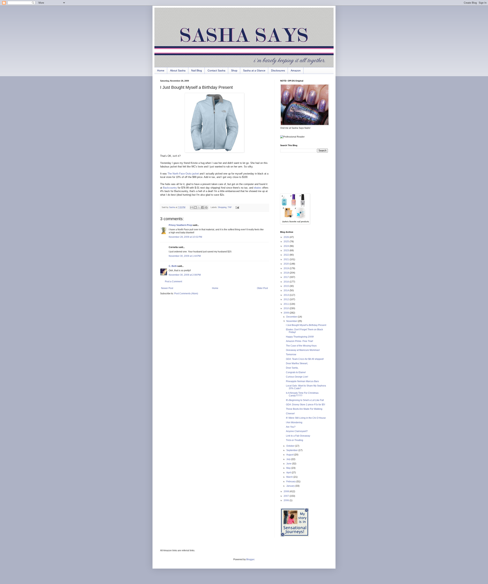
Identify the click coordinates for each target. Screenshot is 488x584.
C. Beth (173, 266)
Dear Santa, (292, 367)
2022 (287, 255)
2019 (287, 268)
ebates (257, 187)
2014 (287, 290)
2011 (287, 304)
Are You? (290, 427)
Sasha (172, 207)
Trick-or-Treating (294, 440)
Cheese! (290, 413)
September (292, 450)
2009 (287, 312)
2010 (287, 308)
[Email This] (192, 207)
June (289, 463)
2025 (287, 241)
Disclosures (278, 70)
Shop (234, 70)
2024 (287, 246)
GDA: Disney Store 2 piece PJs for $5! (305, 404)
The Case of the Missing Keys (301, 345)
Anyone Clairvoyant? (297, 431)
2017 (287, 277)
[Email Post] (236, 207)
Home (160, 70)
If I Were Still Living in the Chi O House (306, 418)
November (292, 321)
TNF (230, 207)
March (289, 477)
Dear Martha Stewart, (297, 363)
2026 (287, 237)
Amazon (296, 70)
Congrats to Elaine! (296, 372)
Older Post (262, 288)
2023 (287, 250)
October (290, 446)
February (291, 481)
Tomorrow (291, 354)
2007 (287, 496)
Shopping (222, 207)
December (292, 316)
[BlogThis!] (195, 207)
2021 (287, 259)
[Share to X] (199, 207)
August (290, 454)
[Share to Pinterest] (206, 207)
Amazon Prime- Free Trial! (299, 341)
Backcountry (170, 187)
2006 (287, 500)
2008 (287, 491)
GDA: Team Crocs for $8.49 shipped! (305, 359)
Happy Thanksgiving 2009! (300, 336)
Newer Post (167, 288)
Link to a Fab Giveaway (298, 435)
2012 (287, 299)
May (288, 468)
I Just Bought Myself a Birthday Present (306, 325)
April (289, 472)
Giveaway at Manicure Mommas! (303, 350)
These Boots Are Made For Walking (304, 409)
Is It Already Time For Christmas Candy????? (302, 394)
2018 (287, 272)
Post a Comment (173, 281)
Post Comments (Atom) (186, 293)
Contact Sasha (216, 70)
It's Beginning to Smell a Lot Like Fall (305, 400)
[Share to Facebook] (203, 207)
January (290, 486)
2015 (287, 286)
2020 (287, 263)
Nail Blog (196, 70)
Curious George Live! (297, 376)
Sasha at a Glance (254, 70)
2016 (287, 281)
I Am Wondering (294, 422)
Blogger (250, 559)
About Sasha (177, 70)
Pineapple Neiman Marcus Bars (302, 381)
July (288, 459)
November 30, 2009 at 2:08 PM (185, 275)
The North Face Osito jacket (183, 173)
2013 (287, 295)
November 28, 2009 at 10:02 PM (185, 237)
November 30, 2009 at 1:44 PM (185, 256)
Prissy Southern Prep (180, 225)
